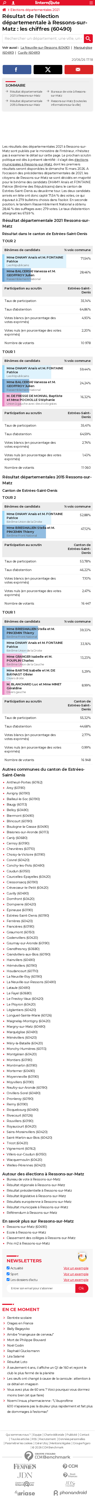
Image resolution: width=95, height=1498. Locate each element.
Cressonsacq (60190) (22, 882)
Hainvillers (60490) (21, 960)
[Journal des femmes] (25, 1466)
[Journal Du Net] (25, 1475)
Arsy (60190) (16, 788)
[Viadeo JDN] (70, 1484)
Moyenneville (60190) (23, 1077)
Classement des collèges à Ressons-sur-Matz (41, 1238)
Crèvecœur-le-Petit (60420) (27, 888)
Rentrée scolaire (19, 1318)
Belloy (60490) (17, 810)
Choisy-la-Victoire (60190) (26, 855)
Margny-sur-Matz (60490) (26, 1027)
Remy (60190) (17, 1104)
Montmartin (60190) (22, 1065)
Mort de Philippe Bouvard (26, 1340)
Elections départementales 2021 (34, 10)
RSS (34, 1439)
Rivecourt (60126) (20, 1115)
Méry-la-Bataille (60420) (25, 1043)
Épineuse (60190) (20, 910)
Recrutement (47, 1439)
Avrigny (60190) (18, 793)
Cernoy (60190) (18, 843)
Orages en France (20, 1323)
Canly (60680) (17, 838)
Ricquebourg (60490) (22, 1110)
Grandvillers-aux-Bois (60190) (28, 954)
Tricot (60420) (17, 1143)
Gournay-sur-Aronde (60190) (28, 943)
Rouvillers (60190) (20, 1121)
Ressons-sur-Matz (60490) (27, 1227)
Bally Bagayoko (18, 1329)
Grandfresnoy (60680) (23, 949)
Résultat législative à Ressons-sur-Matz (36, 1196)
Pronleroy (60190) (20, 1099)
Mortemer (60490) (21, 1071)
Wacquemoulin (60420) (24, 1160)
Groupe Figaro (81, 1443)
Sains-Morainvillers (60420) (27, 1132)
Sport (14, 1274)
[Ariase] (25, 1493)
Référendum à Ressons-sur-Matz (32, 1213)
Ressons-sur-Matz (62, 101)
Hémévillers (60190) (22, 966)
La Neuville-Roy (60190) (24, 977)
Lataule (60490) (18, 988)
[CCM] (70, 1466)
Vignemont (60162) (21, 1149)
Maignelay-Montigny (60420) (28, 1021)
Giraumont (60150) (20, 932)
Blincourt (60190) (19, 821)
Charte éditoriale (54, 1434)
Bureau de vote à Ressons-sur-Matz (34, 1179)
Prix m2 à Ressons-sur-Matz (28, 1243)
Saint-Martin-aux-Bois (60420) (29, 1138)
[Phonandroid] (70, 1493)
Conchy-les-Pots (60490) (25, 866)
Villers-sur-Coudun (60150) (26, 1154)
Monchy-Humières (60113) (26, 1049)
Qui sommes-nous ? (18, 1434)
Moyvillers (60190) (20, 1082)
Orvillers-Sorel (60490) (23, 1093)
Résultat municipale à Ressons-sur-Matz (37, 1207)
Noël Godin (15, 1345)
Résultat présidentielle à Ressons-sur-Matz (39, 1191)
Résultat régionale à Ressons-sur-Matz (36, 1185)
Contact (84, 1434)
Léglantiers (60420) (21, 1010)
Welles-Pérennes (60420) (26, 1165)
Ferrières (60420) (20, 921)
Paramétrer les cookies (18, 1443)
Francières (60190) (20, 927)
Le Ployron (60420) (21, 1004)
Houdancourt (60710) (22, 971)
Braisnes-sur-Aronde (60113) (28, 832)
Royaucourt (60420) (21, 1126)
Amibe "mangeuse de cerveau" (30, 1334)
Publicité (71, 1434)
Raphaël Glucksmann (23, 1351)
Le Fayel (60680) (19, 993)
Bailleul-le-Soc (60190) (23, 799)
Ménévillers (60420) (22, 1038)
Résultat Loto (17, 1362)
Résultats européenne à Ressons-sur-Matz (39, 1202)
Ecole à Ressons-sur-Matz (26, 1232)
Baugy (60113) (17, 804)
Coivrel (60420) (18, 860)
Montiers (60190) (19, 1060)
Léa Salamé (16, 1356)
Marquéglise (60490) (22, 1032)
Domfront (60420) (20, 899)
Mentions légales (60, 1443)
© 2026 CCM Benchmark (47, 1447)
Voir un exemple (76, 1268)
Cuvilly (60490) (29, 53)
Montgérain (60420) (21, 1054)
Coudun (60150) (18, 871)
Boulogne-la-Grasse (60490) (28, 827)
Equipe (37, 1434)
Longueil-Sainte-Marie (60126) (29, 1015)
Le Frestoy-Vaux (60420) (25, 999)
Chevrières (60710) (21, 849)
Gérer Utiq (41, 1443)
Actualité (16, 1268)
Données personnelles (71, 1439)
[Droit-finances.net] (70, 1475)
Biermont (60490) (20, 816)
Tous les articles (19, 1439)
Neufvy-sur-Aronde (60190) (27, 1088)
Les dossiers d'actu (23, 1280)
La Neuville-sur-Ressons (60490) (45, 48)
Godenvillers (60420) (22, 938)
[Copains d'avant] (25, 1484)
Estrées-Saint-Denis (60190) (28, 916)
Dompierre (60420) (21, 904)
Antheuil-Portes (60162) (24, 782)
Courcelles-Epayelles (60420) (28, 877)
